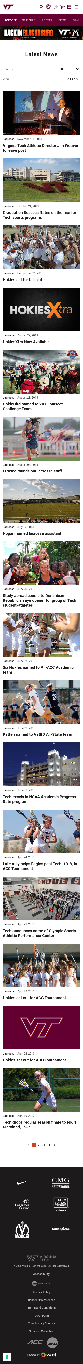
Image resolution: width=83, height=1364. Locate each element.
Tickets (55, 7)
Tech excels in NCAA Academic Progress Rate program (39, 799)
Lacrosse (9, 139)
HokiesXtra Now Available (26, 341)
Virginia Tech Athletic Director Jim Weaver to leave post (40, 148)
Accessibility (41, 1274)
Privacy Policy (42, 1292)
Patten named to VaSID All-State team (37, 734)
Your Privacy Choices (41, 1323)
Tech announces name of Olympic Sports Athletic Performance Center (39, 933)
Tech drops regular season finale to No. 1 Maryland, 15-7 (39, 1125)
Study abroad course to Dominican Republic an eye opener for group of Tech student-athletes (39, 600)
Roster (47, 20)
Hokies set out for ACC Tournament (34, 997)
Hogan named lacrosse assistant (32, 533)
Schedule (28, 20)
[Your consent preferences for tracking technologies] (7, 1357)
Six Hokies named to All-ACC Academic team (38, 670)
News (62, 20)
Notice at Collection (41, 1331)
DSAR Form (41, 1315)
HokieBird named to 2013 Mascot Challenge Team (33, 406)
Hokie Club (48, 7)
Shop (63, 7)
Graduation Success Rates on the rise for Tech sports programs (39, 215)
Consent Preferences (41, 1300)
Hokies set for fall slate (24, 279)
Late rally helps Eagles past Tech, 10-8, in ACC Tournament (40, 866)
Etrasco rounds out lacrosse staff (32, 471)
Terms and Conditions (42, 1307)
